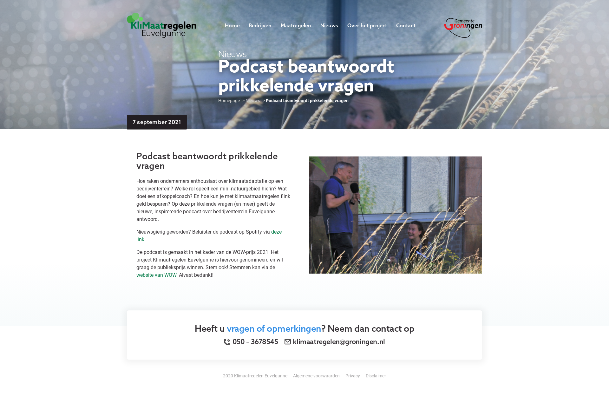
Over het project (367, 25)
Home (232, 25)
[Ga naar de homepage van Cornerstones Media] (161, 24)
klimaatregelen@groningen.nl (339, 341)
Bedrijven (260, 25)
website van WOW (156, 274)
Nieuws (329, 25)
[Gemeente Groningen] (463, 27)
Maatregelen (296, 25)
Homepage (229, 100)
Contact (406, 25)
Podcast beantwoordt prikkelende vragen (307, 100)
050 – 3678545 (254, 341)
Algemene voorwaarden (316, 376)
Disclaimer (376, 376)
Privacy (352, 376)
